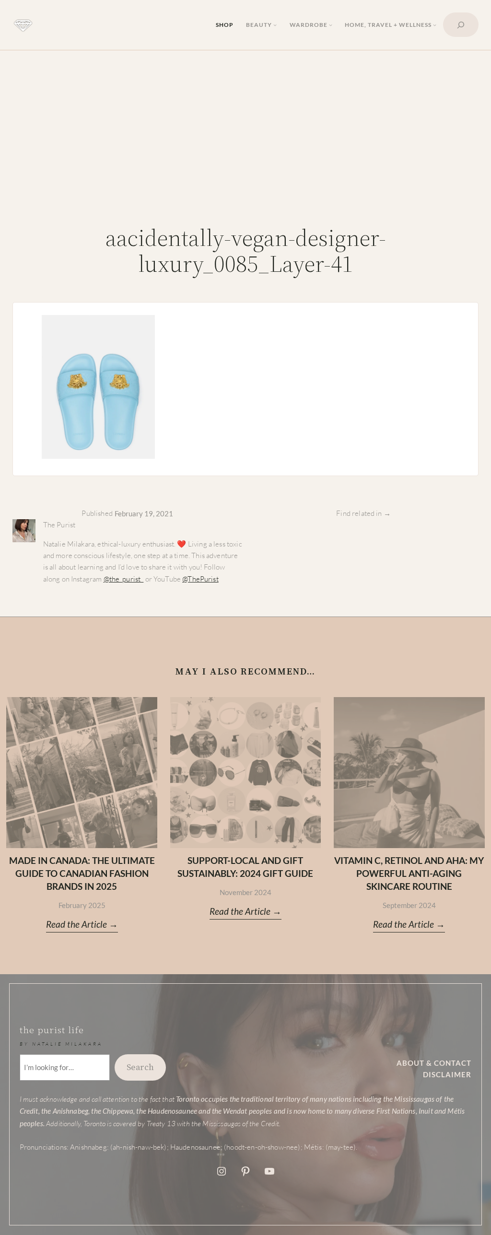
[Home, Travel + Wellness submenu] (434, 24)
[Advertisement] (245, 139)
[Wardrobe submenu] (330, 24)
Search (140, 1067)
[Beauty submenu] (275, 24)
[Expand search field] (461, 24)
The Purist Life (52, 1030)
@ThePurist (200, 578)
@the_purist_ (124, 578)
